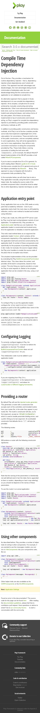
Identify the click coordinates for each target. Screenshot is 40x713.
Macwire (23, 168)
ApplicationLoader (7, 225)
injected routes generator (28, 402)
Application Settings (12, 589)
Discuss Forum (15, 628)
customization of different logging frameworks (17, 384)
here (24, 600)
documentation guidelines (12, 603)
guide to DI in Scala (28, 164)
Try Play (20, 13)
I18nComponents (12, 549)
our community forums (18, 607)
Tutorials (20, 659)
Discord (24, 628)
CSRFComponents (7, 584)
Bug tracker (20, 685)
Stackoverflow (15, 630)
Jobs (20, 672)
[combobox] (20, 46)
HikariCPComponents (13, 157)
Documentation (20, 17)
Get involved (20, 687)
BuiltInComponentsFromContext (27, 259)
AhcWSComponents (26, 584)
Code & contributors (20, 682)
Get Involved (20, 21)
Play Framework (20, 5)
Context (16, 236)
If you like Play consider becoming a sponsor (22, 640)
